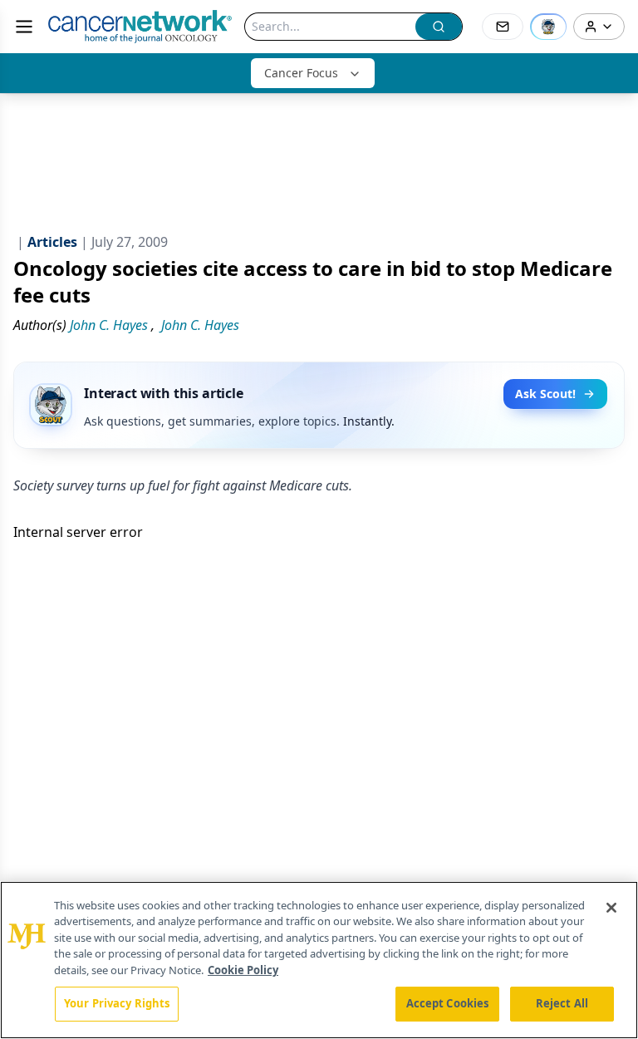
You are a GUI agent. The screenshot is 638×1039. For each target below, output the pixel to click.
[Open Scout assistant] (548, 26)
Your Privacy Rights (116, 1003)
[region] (319, 960)
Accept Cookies (447, 1003)
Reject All (562, 1003)
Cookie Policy (243, 970)
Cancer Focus (301, 73)
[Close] (611, 907)
